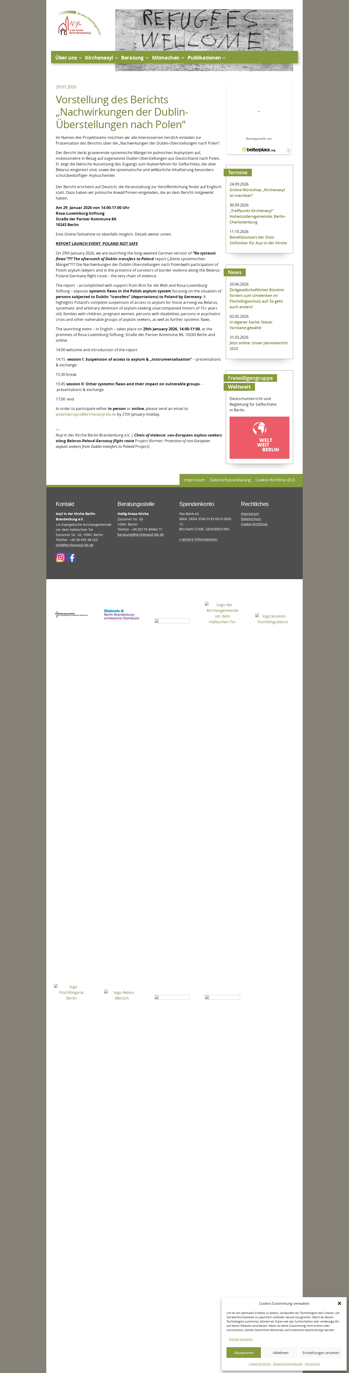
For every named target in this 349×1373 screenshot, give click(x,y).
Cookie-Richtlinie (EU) (275, 479)
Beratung (132, 57)
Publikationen (204, 57)
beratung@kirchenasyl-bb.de (141, 534)
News (234, 272)
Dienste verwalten (241, 1339)
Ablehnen (280, 1352)
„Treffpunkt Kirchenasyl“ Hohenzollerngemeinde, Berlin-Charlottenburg (258, 216)
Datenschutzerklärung (287, 1364)
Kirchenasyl (99, 57)
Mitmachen (165, 57)
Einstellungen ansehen (321, 1352)
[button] (339, 1303)
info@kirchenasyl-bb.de (75, 545)
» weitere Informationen (198, 539)
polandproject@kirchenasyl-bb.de (86, 414)
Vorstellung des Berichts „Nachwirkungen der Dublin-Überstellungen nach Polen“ (122, 112)
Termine (238, 172)
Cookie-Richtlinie (260, 1364)
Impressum (312, 1364)
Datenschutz (251, 519)
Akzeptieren (244, 1352)
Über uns (66, 57)
